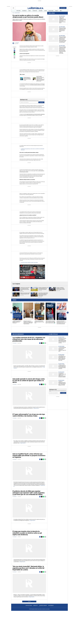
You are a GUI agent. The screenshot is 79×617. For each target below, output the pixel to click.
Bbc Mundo (17, 42)
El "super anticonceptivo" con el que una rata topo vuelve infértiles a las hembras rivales (29, 415)
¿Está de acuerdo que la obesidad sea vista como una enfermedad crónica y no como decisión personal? (61, 322)
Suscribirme (41, 102)
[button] (62, 8)
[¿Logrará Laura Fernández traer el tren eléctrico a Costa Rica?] (39, 311)
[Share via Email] (14, 56)
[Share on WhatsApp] (14, 54)
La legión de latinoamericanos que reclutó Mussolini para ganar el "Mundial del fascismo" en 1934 (62, 383)
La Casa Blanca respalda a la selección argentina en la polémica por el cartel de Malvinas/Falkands (62, 375)
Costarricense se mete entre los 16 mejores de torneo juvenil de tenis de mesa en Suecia (25, 289)
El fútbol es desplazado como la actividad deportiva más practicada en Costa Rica (43, 288)
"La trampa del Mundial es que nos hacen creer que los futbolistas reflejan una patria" (62, 349)
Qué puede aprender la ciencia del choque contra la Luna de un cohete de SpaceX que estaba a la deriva (29, 380)
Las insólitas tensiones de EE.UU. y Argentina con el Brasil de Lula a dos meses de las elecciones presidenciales (29, 339)
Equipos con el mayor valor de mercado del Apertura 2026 (25, 293)
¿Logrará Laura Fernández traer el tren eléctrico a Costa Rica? (39, 322)
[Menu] (14, 8)
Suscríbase (51, 605)
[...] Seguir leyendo (36, 408)
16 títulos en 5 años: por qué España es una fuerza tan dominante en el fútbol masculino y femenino (62, 366)
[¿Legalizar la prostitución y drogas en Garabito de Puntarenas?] (17, 311)
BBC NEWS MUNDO (62, 16)
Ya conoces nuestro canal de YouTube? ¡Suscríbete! (29, 262)
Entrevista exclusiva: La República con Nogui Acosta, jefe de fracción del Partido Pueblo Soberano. (28, 322)
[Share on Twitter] (14, 52)
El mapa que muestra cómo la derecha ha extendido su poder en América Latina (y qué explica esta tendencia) (27, 533)
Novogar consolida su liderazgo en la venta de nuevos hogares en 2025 (61, 288)
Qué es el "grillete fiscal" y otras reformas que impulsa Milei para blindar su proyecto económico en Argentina (29, 455)
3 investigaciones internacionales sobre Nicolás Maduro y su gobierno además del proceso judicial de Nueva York (62, 358)
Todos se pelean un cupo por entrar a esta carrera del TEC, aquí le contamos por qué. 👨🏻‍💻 (50, 322)
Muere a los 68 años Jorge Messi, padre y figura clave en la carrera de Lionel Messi (62, 29)
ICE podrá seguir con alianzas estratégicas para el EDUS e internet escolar (27, 78)
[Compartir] (14, 57)
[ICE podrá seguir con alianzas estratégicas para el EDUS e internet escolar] (21, 78)
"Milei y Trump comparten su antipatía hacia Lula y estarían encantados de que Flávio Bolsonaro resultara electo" (62, 20)
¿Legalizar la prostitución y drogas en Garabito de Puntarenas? (17, 322)
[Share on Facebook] (14, 50)
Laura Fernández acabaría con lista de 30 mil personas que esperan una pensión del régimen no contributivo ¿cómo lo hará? (40, 78)
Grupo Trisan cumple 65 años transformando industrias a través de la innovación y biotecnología (43, 294)
